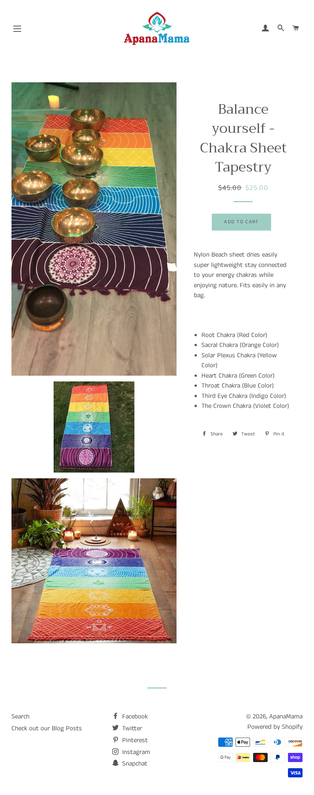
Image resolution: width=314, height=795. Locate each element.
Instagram (135, 752)
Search (20, 716)
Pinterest (134, 740)
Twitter (131, 728)
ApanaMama (286, 716)
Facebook (134, 716)
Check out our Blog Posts (46, 728)
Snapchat (133, 763)
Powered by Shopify (275, 726)
